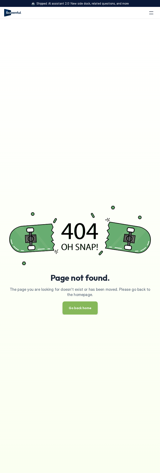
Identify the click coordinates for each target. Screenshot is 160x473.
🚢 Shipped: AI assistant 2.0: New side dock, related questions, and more (80, 3)
